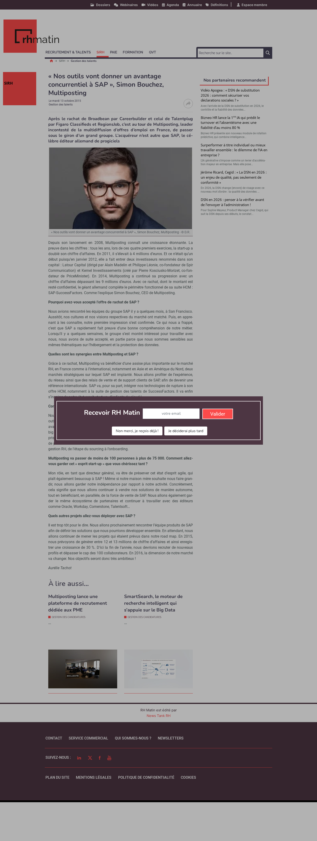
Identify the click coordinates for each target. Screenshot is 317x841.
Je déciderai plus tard (185, 431)
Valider (217, 414)
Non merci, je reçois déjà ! (137, 431)
